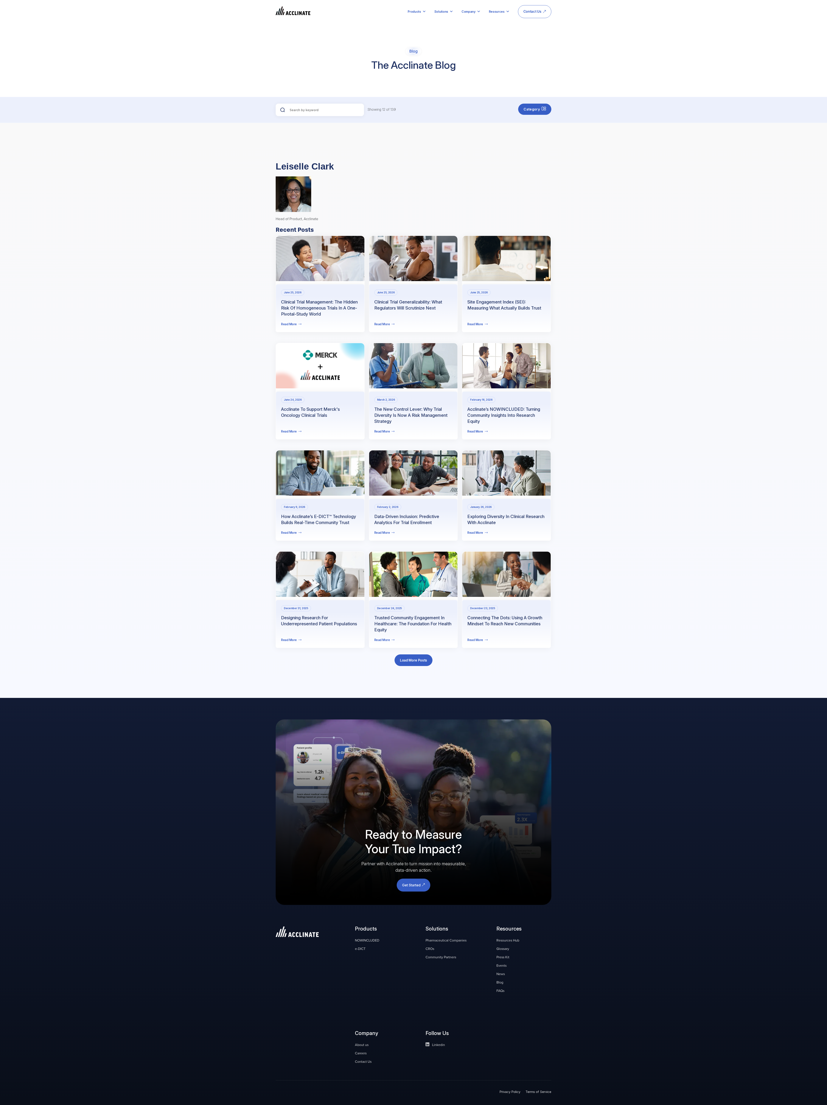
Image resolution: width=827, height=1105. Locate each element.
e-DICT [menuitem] (360, 948)
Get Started (411, 885)
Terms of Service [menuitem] (538, 1092)
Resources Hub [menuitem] (507, 940)
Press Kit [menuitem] (502, 957)
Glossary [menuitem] (502, 948)
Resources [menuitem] (497, 11)
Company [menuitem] (469, 11)
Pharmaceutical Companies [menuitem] (446, 940)
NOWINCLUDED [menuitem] (367, 940)
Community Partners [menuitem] (441, 957)
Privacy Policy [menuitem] (509, 1092)
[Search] (280, 109)
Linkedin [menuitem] (438, 1044)
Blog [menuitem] (499, 982)
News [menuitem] (500, 973)
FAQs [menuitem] (500, 990)
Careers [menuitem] (361, 1053)
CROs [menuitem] (430, 948)
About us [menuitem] (361, 1044)
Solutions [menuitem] (441, 11)
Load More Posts (413, 660)
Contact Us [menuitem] (532, 11)
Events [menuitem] (501, 965)
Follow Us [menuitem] (437, 1033)
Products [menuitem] (414, 11)
